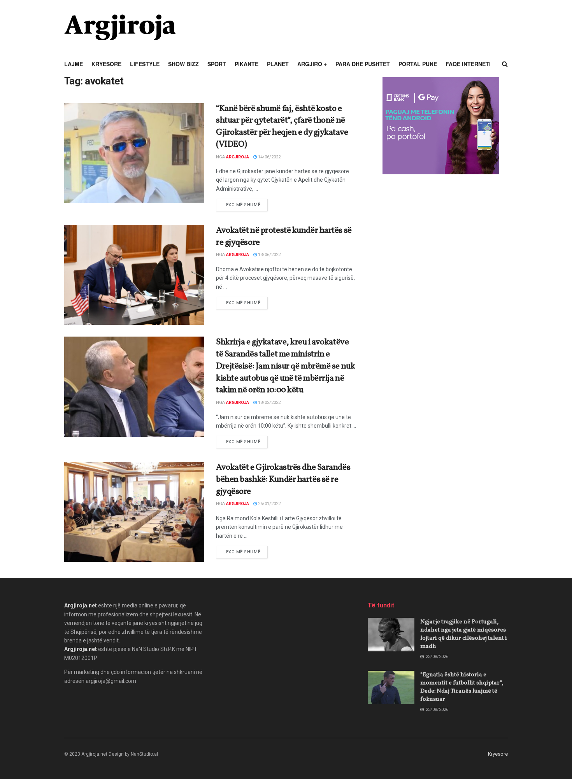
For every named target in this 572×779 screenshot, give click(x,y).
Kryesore (106, 64)
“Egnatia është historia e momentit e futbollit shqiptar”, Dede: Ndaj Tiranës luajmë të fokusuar (461, 687)
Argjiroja (237, 157)
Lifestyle (145, 64)
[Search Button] (505, 64)
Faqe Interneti (468, 64)
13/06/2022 (269, 254)
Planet (278, 64)
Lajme (73, 64)
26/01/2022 (269, 503)
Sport (216, 64)
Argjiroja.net (80, 605)
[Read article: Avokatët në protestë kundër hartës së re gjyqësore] (134, 275)
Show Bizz (183, 64)
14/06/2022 (269, 157)
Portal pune (417, 64)
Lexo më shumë (245, 204)
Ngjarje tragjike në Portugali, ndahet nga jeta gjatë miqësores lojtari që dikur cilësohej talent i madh (463, 634)
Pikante (246, 64)
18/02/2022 (269, 402)
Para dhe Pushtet (362, 64)
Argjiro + (312, 64)
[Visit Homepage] (119, 27)
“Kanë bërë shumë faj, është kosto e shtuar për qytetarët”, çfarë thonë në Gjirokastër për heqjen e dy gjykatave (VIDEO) (282, 127)
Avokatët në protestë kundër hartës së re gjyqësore (284, 237)
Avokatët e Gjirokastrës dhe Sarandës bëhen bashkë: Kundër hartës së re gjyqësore (283, 479)
